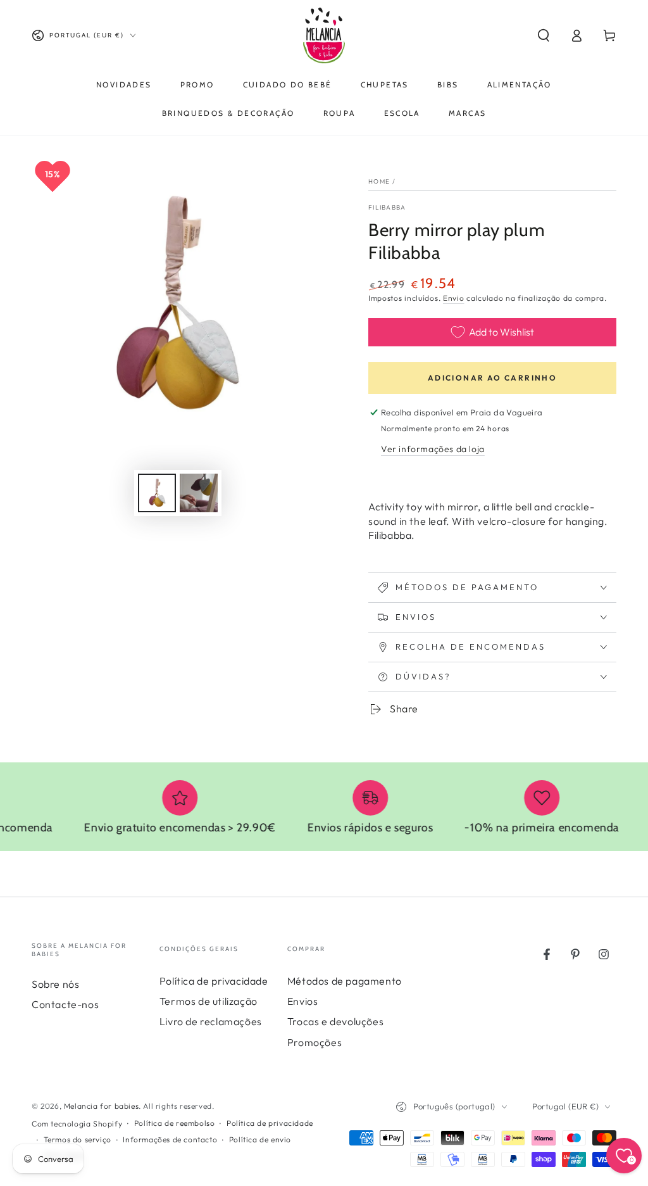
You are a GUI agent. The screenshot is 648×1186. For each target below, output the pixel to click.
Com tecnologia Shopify (77, 1123)
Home (379, 181)
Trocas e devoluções (335, 1021)
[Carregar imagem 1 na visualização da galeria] (157, 493)
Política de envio (260, 1139)
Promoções (314, 1042)
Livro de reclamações (210, 1021)
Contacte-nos (65, 1004)
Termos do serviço (77, 1139)
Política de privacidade (213, 981)
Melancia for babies (101, 1106)
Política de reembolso (174, 1123)
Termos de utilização (208, 1001)
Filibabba (387, 207)
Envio (453, 298)
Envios (302, 1001)
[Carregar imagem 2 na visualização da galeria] (199, 493)
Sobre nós (55, 984)
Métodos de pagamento (344, 981)
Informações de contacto (170, 1139)
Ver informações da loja (433, 449)
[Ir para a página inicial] (324, 35)
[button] (543, 35)
